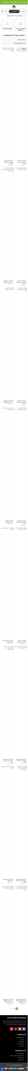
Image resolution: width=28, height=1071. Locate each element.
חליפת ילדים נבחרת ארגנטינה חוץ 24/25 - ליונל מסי (21, 402)
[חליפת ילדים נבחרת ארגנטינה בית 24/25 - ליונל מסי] (20, 223)
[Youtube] (20, 1029)
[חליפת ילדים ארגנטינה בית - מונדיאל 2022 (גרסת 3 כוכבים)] (7, 942)
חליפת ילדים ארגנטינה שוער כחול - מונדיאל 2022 (21, 761)
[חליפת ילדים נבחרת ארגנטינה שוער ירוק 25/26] (20, 103)
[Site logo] (14, 6)
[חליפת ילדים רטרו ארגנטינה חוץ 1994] (20, 583)
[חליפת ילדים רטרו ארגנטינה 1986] (7, 463)
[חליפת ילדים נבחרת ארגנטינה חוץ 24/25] (7, 343)
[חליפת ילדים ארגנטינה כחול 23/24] (7, 822)
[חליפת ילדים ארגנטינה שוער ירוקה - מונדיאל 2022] (7, 702)
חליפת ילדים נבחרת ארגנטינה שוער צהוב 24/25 (8, 162)
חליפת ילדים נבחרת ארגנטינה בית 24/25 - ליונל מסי (21, 282)
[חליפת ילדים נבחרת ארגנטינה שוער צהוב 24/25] (7, 103)
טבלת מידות (21, 1046)
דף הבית (25, 16)
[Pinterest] (11, 1029)
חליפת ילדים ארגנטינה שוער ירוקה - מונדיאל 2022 (8, 761)
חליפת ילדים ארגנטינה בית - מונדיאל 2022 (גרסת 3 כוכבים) (8, 1001)
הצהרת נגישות (21, 1060)
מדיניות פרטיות (21, 1057)
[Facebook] (24, 1029)
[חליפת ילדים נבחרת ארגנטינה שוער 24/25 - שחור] (20, 463)
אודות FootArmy (20, 1037)
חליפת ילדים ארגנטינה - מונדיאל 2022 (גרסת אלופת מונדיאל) (20, 1001)
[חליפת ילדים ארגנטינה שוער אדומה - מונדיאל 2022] (20, 822)
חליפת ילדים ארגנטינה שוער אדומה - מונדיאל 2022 (21, 881)
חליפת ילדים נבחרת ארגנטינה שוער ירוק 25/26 (21, 162)
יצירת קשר (22, 1039)
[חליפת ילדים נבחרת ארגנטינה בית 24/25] (7, 223)
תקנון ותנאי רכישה (20, 1053)
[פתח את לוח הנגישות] (2, 1069)
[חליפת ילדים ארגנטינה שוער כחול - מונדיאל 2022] (20, 702)
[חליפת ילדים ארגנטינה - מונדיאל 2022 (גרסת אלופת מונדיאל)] (20, 942)
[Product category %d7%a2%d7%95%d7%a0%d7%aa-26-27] (20, 26)
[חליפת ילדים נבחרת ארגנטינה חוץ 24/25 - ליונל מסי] (20, 343)
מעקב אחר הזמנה (20, 1044)
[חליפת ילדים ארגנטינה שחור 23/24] (7, 583)
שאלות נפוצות (21, 1041)
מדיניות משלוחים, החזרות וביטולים (17, 1055)
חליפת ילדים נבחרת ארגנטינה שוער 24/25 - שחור (21, 522)
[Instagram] (16, 1029)
